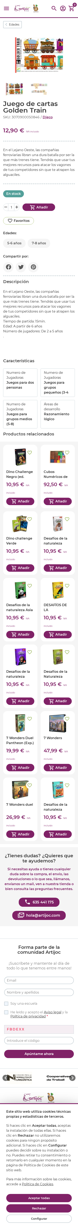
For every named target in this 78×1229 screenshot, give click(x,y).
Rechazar (39, 1208)
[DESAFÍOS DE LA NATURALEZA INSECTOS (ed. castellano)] (58, 609)
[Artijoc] (27, 8)
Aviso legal (52, 1012)
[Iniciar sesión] (62, 10)
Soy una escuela (23, 1004)
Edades (14, 24)
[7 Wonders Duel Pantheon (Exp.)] (20, 743)
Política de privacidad (28, 1016)
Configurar (39, 1219)
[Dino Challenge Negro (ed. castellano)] (20, 476)
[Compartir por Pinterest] (33, 267)
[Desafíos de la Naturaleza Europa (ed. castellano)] (58, 676)
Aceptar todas (39, 1198)
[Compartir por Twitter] (21, 267)
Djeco (48, 117)
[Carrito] (71, 9)
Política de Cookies (37, 1184)
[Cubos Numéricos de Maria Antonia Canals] (58, 476)
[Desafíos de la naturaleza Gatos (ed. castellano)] (58, 809)
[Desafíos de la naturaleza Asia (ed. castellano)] (20, 609)
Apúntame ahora (39, 1054)
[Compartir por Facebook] (8, 267)
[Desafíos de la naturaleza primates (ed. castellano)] (20, 676)
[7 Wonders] (58, 743)
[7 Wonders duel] (20, 809)
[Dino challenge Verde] (20, 543)
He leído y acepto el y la (39, 1014)
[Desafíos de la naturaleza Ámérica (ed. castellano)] (58, 543)
